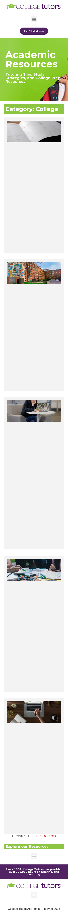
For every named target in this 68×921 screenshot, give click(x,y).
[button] (34, 19)
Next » (52, 835)
